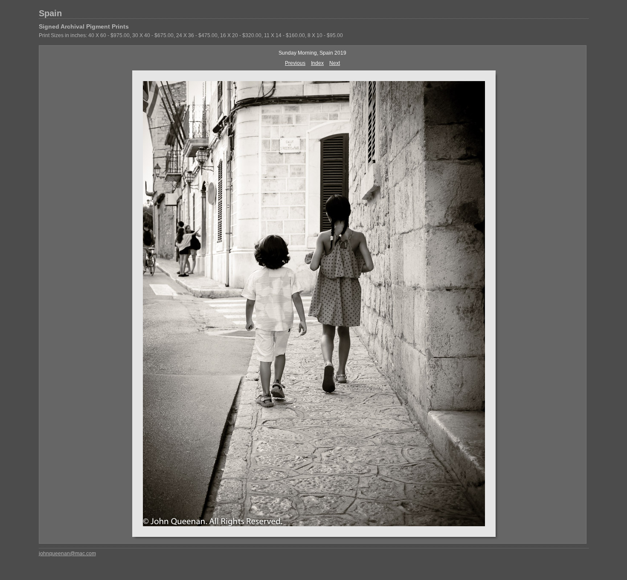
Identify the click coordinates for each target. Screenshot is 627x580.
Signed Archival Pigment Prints (84, 26)
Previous (295, 63)
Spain (50, 13)
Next (334, 63)
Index (317, 63)
